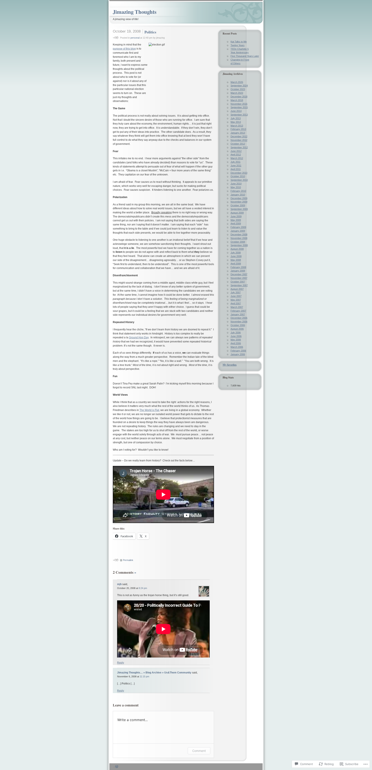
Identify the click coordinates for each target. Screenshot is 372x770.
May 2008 (236, 260)
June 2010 (236, 183)
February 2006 (238, 350)
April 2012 (236, 154)
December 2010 (239, 173)
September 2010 (239, 180)
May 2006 (236, 339)
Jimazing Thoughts (135, 12)
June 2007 (236, 296)
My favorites (230, 365)
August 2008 (237, 249)
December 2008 (239, 234)
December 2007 (239, 274)
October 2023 (238, 89)
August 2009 (237, 212)
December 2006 (239, 318)
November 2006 (239, 321)
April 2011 (236, 169)
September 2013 (239, 114)
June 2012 (236, 151)
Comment (199, 751)
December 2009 (239, 198)
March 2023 (237, 93)
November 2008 (239, 238)
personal (135, 37)
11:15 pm (144, 676)
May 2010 (236, 187)
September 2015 (239, 107)
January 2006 (238, 354)
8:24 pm (143, 588)
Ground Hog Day (139, 337)
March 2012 (237, 158)
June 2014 (236, 111)
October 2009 (238, 205)
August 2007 (237, 289)
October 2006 (238, 325)
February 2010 (238, 191)
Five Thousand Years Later (245, 56)
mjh (119, 584)
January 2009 (238, 231)
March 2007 (237, 307)
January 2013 (238, 132)
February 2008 (238, 267)
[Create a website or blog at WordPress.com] (116, 767)
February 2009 (238, 227)
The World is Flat (149, 410)
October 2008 (238, 242)
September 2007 (239, 285)
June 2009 (236, 216)
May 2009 (236, 220)
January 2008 (238, 270)
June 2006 (236, 336)
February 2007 (238, 310)
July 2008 (236, 252)
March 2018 (237, 100)
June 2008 (236, 256)
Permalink (128, 560)
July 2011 (235, 162)
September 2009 (239, 209)
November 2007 (239, 278)
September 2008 (239, 245)
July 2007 (236, 292)
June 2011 (236, 165)
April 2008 (236, 263)
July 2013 (236, 118)
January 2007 (238, 314)
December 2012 (239, 136)
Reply (120, 662)
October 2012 (238, 143)
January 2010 (238, 194)
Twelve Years (238, 45)
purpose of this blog (124, 48)
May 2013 (236, 122)
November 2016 (239, 104)
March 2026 (237, 82)
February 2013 (238, 129)
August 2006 (237, 329)
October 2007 (238, 281)
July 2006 (236, 332)
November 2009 (239, 201)
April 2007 (236, 303)
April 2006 (236, 343)
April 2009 (236, 223)
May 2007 (236, 299)
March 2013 (237, 125)
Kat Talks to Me (239, 41)
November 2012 (239, 140)
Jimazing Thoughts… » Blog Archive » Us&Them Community (154, 672)
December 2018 (239, 96)
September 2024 (239, 85)
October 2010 (238, 176)
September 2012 (239, 147)
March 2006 (237, 347)
